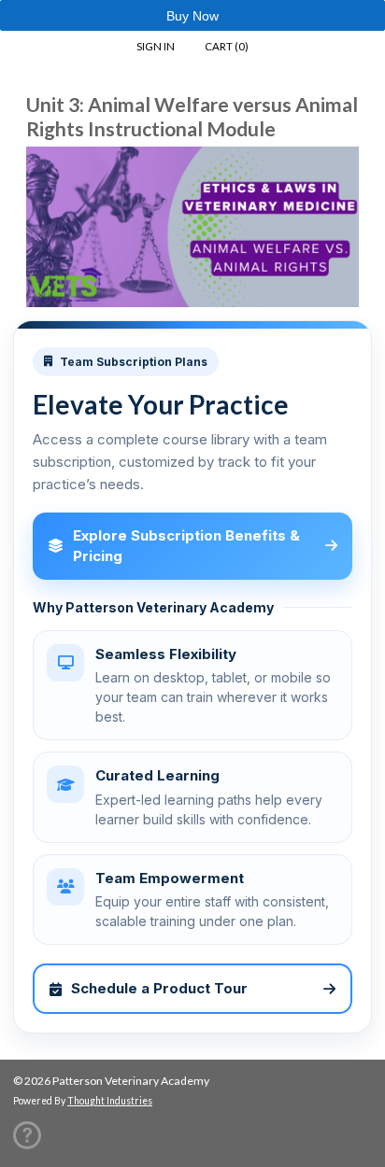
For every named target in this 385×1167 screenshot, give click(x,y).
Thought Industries (109, 1100)
